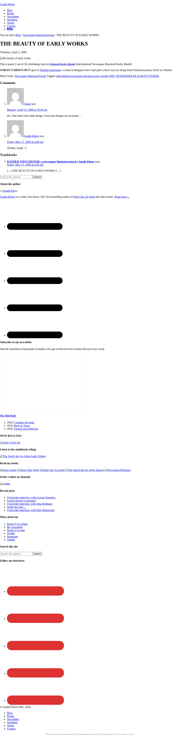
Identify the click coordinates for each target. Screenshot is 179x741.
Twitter (11, 533)
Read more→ (121, 196)
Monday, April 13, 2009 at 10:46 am (27, 109)
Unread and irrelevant (26, 428)
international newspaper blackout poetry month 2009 (85, 76)
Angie (27, 103)
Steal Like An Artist (84, 196)
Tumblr (11, 539)
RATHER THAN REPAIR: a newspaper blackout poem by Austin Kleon (50, 161)
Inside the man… (16, 506)
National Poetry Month (62, 64)
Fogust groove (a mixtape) (21, 500)
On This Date (8, 415)
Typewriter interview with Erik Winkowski (30, 510)
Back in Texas (22, 425)
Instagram (12, 536)
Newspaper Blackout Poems (30, 76)
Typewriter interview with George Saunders (31, 497)
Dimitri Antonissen (50, 70)
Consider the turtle (24, 422)
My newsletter (15, 527)
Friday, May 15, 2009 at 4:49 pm (25, 142)
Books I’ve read (16, 530)
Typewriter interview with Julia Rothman (29, 503)
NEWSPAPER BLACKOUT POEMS (137, 76)
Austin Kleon (7, 4)
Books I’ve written (17, 523)
